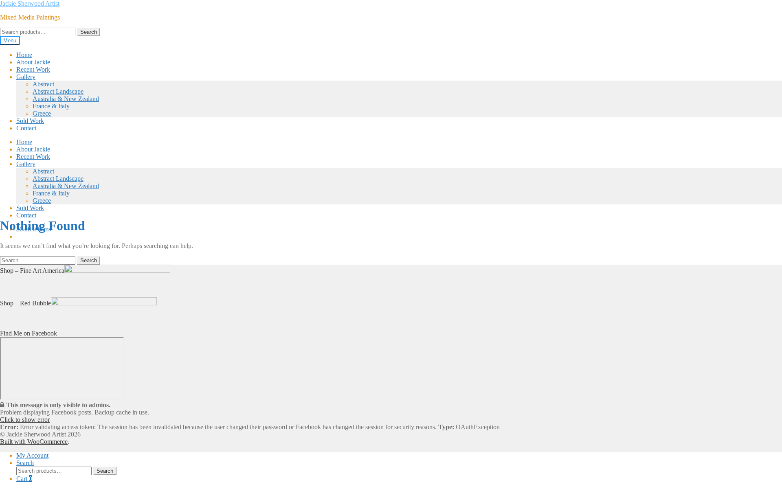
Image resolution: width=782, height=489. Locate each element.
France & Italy (51, 106)
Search (88, 32)
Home (24, 54)
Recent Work (33, 69)
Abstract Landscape (58, 91)
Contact (26, 128)
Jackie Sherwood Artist (29, 3)
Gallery (25, 76)
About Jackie (33, 62)
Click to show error (25, 419)
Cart (24, 478)
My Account (32, 455)
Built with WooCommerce (34, 441)
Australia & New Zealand (66, 98)
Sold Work (30, 120)
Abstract (43, 84)
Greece (42, 113)
